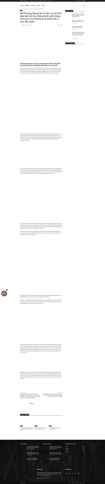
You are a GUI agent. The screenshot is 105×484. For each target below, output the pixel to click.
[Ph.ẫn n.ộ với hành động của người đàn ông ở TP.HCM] (55, 422)
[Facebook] (77, 1)
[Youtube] (84, 1)
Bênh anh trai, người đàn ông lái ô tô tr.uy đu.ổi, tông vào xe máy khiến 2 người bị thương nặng (78, 33)
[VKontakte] (78, 473)
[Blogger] (66, 473)
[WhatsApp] (37, 28)
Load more (75, 38)
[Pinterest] (34, 28)
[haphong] (21, 25)
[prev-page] (21, 433)
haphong (32, 403)
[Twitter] (81, 1)
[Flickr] (72, 473)
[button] (83, 5)
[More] (40, 28)
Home (21, 8)
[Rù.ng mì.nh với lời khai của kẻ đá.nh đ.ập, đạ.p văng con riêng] (41, 422)
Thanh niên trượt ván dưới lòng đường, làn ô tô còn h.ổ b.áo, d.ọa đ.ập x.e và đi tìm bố (26, 429)
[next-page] (23, 433)
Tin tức (24, 8)
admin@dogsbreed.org (46, 477)
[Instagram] (79, 1)
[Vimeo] (82, 1)
